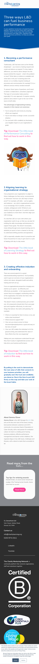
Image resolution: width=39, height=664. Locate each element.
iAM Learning (27, 30)
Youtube (11, 551)
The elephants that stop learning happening (19, 477)
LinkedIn (11, 546)
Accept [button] (15, 660)
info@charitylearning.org (13, 534)
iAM (29, 420)
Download (18, 132)
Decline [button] (23, 660)
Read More (19, 493)
